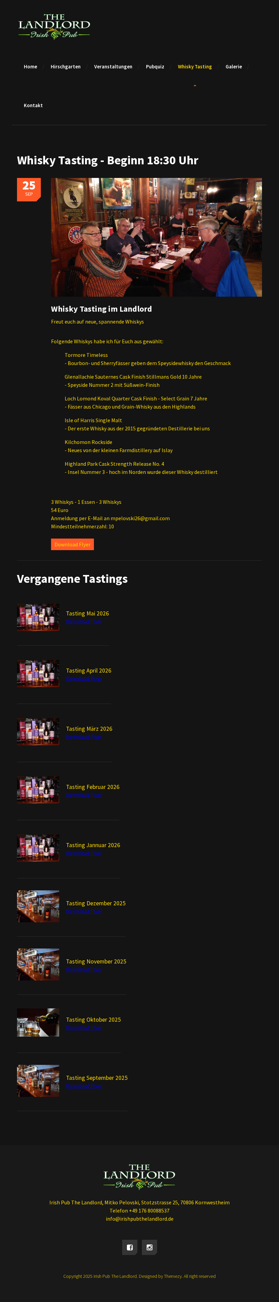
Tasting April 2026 (88, 670)
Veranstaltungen (113, 66)
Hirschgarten (66, 66)
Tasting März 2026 (89, 728)
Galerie (234, 66)
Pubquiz (155, 66)
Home (30, 66)
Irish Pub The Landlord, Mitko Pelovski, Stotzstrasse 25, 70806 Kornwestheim (139, 1202)
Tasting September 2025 (97, 1078)
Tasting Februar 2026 (92, 787)
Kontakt (33, 105)
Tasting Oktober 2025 (93, 1019)
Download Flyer (72, 544)
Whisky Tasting (195, 66)
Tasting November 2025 (96, 961)
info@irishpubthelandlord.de (140, 1218)
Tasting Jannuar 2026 (93, 845)
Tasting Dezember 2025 (96, 903)
